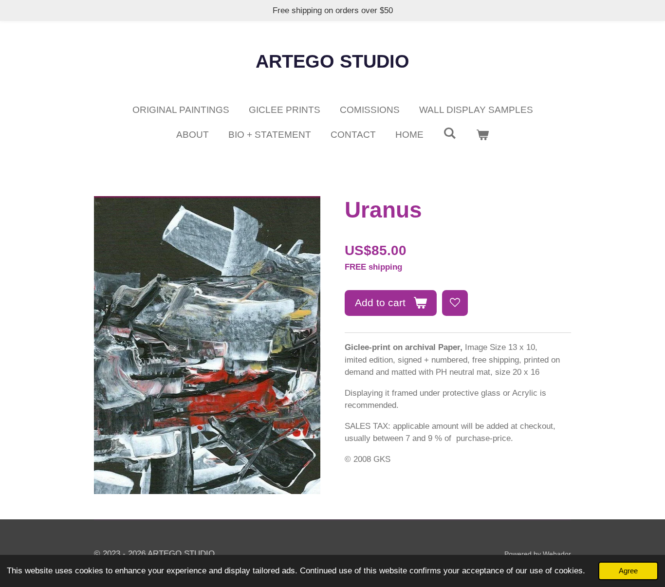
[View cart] (482, 135)
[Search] (449, 133)
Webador (557, 554)
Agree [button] (628, 571)
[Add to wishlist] (455, 303)
